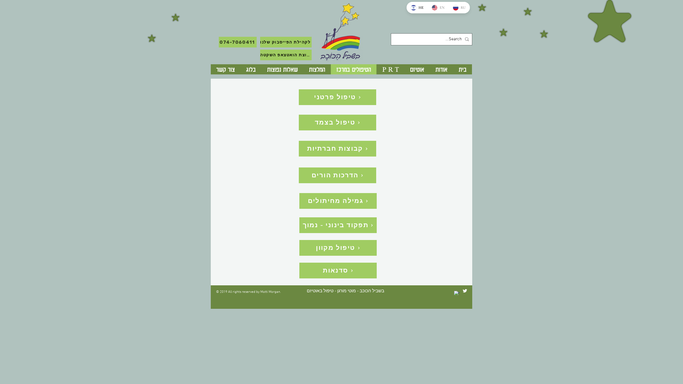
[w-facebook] (456, 293)
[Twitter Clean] (464, 290)
